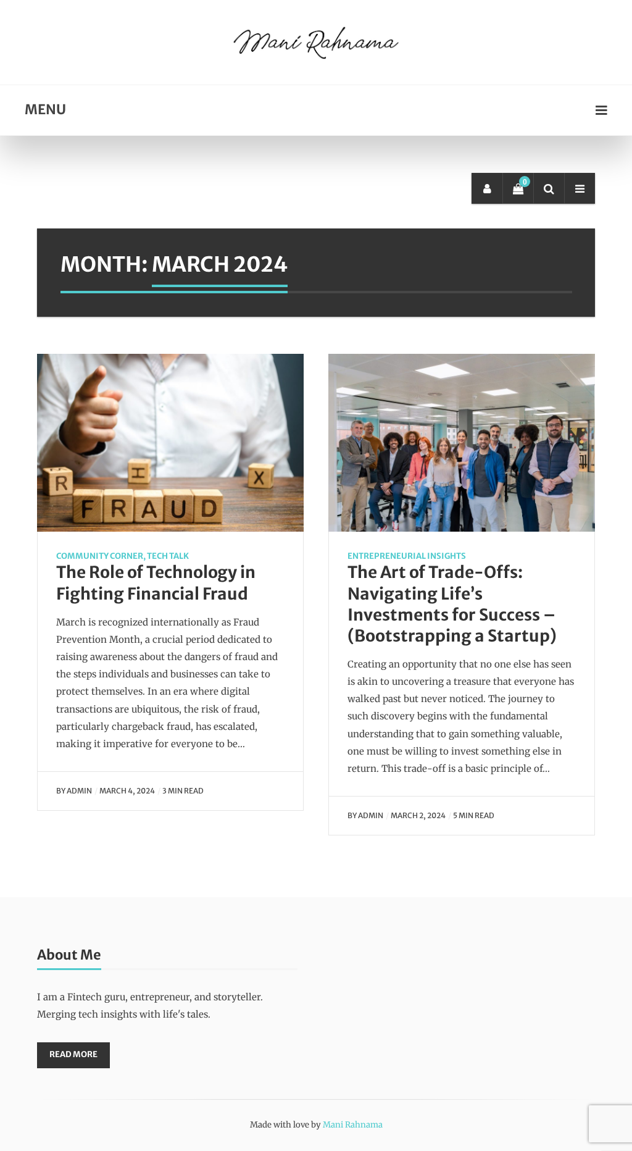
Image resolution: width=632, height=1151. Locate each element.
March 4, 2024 (127, 790)
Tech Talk (168, 556)
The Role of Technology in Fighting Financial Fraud (156, 582)
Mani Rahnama (353, 1125)
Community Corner (99, 556)
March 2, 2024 (418, 815)
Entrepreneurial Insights (406, 556)
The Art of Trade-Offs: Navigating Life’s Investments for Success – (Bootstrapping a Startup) (452, 603)
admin (79, 790)
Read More (73, 1054)
